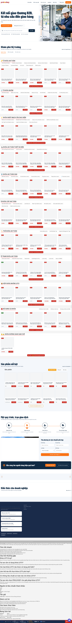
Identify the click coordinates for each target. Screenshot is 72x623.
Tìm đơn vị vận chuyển (54, 454)
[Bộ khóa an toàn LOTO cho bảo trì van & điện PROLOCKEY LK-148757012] (50, 317)
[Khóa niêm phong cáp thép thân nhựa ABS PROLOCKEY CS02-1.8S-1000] (21, 214)
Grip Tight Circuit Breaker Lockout (8, 122)
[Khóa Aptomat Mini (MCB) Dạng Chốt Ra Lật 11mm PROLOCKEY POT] (49, 376)
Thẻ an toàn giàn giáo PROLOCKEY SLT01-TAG (47, 399)
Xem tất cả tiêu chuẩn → (4, 509)
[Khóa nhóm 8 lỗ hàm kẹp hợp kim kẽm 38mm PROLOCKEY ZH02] (64, 100)
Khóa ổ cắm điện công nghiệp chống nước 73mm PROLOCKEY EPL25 (7, 164)
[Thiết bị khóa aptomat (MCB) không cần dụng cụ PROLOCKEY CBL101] (23, 376)
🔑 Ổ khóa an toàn (8, 61)
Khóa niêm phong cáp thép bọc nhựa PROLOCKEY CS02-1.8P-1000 (7, 220)
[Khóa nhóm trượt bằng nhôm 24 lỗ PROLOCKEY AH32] (36, 100)
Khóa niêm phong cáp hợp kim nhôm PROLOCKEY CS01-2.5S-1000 (35, 220)
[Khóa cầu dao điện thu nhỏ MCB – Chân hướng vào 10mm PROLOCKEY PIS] (36, 376)
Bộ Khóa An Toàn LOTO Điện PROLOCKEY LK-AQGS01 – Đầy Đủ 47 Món (64, 324)
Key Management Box (36, 258)
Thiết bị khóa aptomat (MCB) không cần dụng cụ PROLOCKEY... (23, 383)
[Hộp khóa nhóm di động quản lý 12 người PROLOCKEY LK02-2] (64, 291)
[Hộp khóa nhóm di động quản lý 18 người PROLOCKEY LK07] (36, 291)
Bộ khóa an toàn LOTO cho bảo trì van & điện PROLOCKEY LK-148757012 (49, 324)
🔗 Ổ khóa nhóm (7, 90)
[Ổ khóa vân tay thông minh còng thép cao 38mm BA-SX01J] (50, 73)
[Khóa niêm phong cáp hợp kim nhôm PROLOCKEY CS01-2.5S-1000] (36, 214)
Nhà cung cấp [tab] (10, 52)
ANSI (1, 589)
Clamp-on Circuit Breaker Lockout (38, 119)
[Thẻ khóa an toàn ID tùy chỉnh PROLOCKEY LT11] (36, 239)
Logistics (49, 2)
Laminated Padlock (14, 65)
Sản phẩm (30, 2)
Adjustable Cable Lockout (6, 203)
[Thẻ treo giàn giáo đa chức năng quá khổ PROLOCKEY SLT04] (50, 239)
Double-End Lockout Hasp (52, 92)
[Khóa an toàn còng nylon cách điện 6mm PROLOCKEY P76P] (7, 73)
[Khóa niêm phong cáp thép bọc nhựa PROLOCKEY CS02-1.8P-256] (50, 214)
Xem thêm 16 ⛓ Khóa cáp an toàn (36, 226)
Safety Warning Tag (43, 231)
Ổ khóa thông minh (29, 65)
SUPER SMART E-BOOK (27, 506)
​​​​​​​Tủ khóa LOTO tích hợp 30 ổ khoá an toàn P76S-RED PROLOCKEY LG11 (64, 273)
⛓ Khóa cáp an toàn (8, 201)
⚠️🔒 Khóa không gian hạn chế (13, 334)
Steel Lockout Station (6, 258)
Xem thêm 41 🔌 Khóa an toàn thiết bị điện (35, 170)
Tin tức (25, 507)
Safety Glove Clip (5, 206)
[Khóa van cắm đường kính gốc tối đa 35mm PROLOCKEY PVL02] (36, 184)
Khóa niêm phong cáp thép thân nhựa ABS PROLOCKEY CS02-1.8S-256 (64, 220)
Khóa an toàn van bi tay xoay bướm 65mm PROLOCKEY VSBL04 (49, 191)
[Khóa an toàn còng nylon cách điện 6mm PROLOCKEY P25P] (36, 73)
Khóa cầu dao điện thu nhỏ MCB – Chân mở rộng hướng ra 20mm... (61, 399)
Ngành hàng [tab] (3, 52)
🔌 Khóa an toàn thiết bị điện (12, 147)
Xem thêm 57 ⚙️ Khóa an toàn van (35, 197)
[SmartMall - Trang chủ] (5, 2)
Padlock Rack (27, 258)
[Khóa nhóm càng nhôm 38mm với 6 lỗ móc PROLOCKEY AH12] (7, 100)
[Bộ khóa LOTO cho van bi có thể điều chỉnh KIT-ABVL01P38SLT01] (7, 317)
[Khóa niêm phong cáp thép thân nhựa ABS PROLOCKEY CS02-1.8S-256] (64, 214)
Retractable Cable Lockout (58, 203)
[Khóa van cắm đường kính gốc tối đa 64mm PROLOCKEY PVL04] (7, 184)
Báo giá (11, 82)
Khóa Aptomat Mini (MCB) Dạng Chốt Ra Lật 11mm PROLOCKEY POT (48, 383)
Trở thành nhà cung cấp (63, 465)
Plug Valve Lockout (45, 176)
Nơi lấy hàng (43, 442)
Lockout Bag (44, 258)
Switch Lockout (19, 149)
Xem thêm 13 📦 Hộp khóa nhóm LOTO (36, 304)
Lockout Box (51, 258)
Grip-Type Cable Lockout (17, 203)
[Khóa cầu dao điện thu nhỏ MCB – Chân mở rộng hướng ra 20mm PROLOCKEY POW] (61, 393)
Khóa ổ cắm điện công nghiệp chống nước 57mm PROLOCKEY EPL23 (35, 164)
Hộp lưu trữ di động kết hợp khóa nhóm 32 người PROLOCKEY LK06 (50, 298)
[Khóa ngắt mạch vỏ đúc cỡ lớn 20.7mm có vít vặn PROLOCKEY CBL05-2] (7, 130)
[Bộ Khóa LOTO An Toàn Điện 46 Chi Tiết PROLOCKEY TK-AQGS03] (21, 317)
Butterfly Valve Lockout (24, 176)
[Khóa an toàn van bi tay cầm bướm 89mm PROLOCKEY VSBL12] (64, 184)
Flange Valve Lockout (55, 176)
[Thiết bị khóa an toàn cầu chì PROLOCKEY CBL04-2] (50, 130)
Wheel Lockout (38, 65)
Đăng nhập (62, 2)
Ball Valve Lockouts (5, 176)
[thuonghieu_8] (36, 477)
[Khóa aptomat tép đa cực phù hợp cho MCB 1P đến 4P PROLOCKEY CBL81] (23, 393)
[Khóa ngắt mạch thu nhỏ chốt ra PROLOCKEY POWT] (61, 376)
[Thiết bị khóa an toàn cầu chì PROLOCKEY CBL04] (36, 130)
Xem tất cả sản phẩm (66, 366)
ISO (0, 590)
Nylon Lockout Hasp (14, 92)
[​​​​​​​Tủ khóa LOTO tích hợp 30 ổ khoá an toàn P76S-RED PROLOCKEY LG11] (64, 266)
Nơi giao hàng (57, 442)
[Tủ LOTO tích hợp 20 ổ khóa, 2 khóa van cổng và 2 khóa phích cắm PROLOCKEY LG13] (50, 266)
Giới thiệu (25, 509)
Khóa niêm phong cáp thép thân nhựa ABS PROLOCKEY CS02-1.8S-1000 (21, 220)
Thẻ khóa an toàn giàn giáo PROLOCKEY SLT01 (35, 399)
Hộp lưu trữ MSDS (59, 258)
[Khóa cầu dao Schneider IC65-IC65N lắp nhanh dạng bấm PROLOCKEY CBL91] (11, 393)
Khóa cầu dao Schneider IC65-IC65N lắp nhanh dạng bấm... (10, 399)
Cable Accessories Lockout (15, 206)
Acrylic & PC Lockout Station (17, 258)
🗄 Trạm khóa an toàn (9, 256)
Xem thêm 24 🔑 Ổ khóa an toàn (36, 86)
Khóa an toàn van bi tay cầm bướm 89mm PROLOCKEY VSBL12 (64, 191)
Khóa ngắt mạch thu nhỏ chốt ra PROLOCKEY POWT (61, 383)
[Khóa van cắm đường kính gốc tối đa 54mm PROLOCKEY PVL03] (21, 184)
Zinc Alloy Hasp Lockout (63, 92)
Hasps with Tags (35, 92)
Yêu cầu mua (43, 2)
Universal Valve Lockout (35, 176)
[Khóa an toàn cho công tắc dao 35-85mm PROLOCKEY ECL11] (64, 157)
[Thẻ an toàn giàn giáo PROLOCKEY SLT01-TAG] (64, 239)
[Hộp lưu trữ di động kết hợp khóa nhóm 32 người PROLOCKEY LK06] (50, 291)
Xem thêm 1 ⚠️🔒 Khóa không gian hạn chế (35, 355)
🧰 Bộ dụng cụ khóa (8, 309)
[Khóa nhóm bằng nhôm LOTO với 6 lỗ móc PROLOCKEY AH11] (21, 100)
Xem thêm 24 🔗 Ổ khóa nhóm (35, 113)
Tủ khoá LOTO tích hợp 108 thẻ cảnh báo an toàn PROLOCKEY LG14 (35, 273)
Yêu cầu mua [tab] (17, 52)
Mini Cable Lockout (47, 203)
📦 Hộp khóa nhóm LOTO (10, 283)
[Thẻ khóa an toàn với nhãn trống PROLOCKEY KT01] (21, 239)
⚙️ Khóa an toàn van (9, 174)
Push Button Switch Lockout (29, 149)
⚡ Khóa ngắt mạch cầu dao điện (13, 117)
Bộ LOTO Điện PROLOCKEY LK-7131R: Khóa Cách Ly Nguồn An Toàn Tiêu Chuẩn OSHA (35, 324)
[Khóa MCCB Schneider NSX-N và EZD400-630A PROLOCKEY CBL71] (21, 130)
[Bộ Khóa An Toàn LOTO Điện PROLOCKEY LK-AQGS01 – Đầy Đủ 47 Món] (64, 317)
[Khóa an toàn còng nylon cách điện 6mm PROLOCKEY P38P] (21, 73)
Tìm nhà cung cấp (5, 25)
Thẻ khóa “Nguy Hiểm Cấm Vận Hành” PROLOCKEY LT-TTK (10, 383)
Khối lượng (57, 448)
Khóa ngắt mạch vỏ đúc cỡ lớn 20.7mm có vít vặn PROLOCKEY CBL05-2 (7, 136)
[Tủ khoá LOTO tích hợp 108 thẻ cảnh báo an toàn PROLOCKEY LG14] (36, 266)
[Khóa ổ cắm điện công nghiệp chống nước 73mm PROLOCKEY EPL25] (7, 157)
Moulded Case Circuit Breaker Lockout (23, 119)
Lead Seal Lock (27, 203)
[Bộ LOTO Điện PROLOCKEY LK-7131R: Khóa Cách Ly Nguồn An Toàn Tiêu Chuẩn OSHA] (36, 317)
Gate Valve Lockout (14, 176)
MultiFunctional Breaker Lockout (52, 119)
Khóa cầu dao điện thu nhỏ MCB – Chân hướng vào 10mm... (35, 383)
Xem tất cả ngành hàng (66, 49)
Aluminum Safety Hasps (25, 92)
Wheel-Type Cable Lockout (37, 203)
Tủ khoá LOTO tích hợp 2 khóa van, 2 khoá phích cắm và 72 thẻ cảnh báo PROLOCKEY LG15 (21, 273)
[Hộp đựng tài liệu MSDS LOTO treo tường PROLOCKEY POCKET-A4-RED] (7, 266)
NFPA (1, 592)
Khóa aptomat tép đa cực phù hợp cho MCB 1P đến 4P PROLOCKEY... (23, 399)
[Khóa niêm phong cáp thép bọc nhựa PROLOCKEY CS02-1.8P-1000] (7, 214)
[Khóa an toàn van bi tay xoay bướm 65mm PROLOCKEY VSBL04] (50, 184)
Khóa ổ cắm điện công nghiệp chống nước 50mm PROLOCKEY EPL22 (50, 164)
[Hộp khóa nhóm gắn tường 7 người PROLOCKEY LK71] (21, 291)
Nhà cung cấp (36, 2)
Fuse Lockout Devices (33, 122)
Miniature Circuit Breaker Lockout (8, 119)
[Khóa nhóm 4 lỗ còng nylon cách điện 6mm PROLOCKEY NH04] (50, 100)
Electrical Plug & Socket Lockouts (8, 149)
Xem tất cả (68, 490)
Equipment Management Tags (64, 231)
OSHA (1, 588)
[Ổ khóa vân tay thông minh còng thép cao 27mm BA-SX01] (64, 73)
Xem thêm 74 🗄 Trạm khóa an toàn (35, 279)
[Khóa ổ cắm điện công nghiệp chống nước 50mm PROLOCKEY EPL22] (50, 157)
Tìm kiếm (32, 30)
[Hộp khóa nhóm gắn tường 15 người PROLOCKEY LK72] (7, 291)
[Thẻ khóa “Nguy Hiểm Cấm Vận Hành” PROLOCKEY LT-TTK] (7, 239)
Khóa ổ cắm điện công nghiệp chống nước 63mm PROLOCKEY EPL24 (21, 164)
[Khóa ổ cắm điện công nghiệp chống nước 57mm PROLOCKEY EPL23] (36, 157)
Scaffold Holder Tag (53, 231)
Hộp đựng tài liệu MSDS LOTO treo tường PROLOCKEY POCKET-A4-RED (7, 273)
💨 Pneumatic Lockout (65, 176)
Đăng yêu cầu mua (18, 25)
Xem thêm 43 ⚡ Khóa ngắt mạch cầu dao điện (35, 142)
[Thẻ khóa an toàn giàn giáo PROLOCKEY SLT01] (36, 393)
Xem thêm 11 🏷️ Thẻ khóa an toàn (35, 252)
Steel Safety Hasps (5, 92)
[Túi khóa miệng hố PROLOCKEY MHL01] (7, 342)
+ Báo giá (13, 386)
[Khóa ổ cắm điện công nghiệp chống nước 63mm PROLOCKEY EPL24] (21, 157)
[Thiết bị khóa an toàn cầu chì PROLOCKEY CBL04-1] (64, 130)
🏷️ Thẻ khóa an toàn (9, 231)
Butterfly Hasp (42, 92)
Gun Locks (22, 65)
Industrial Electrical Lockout (42, 149)
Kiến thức (55, 2)
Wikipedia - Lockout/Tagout (5, 591)
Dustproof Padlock (5, 65)
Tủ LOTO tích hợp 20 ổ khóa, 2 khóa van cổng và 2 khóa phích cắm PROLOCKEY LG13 (49, 273)
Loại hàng (42, 448)
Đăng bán (68, 2)
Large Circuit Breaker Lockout (21, 122)
